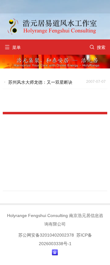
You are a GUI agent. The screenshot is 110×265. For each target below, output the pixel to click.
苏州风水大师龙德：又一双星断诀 (40, 82)
